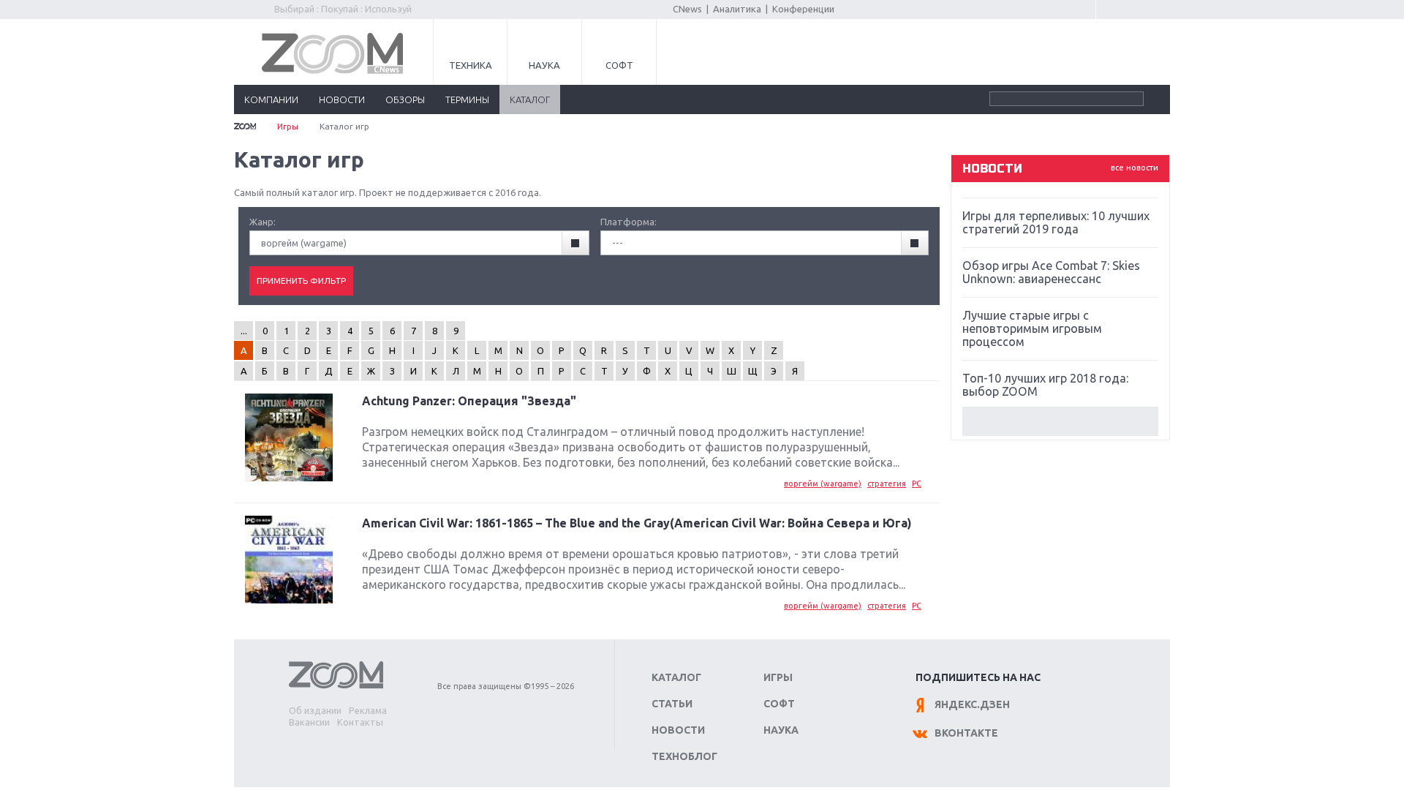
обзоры (405, 99)
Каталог (676, 677)
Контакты (360, 722)
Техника (470, 65)
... (244, 331)
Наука (544, 65)
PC (916, 483)
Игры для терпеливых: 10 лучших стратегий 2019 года (1056, 222)
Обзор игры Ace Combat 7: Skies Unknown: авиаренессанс (1051, 272)
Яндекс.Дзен (972, 704)
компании (271, 99)
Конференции (803, 9)
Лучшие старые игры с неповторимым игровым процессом (1032, 328)
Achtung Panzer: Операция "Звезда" (469, 400)
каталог (530, 99)
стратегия (886, 483)
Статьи (672, 704)
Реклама (368, 710)
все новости (1134, 167)
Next (1060, 421)
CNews (687, 9)
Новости (678, 730)
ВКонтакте (966, 733)
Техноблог (684, 756)
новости (342, 99)
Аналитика (737, 9)
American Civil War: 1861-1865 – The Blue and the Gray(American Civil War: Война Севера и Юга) (637, 523)
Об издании (315, 710)
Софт (619, 65)
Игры (287, 126)
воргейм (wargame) (822, 483)
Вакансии (309, 722)
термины (467, 99)
